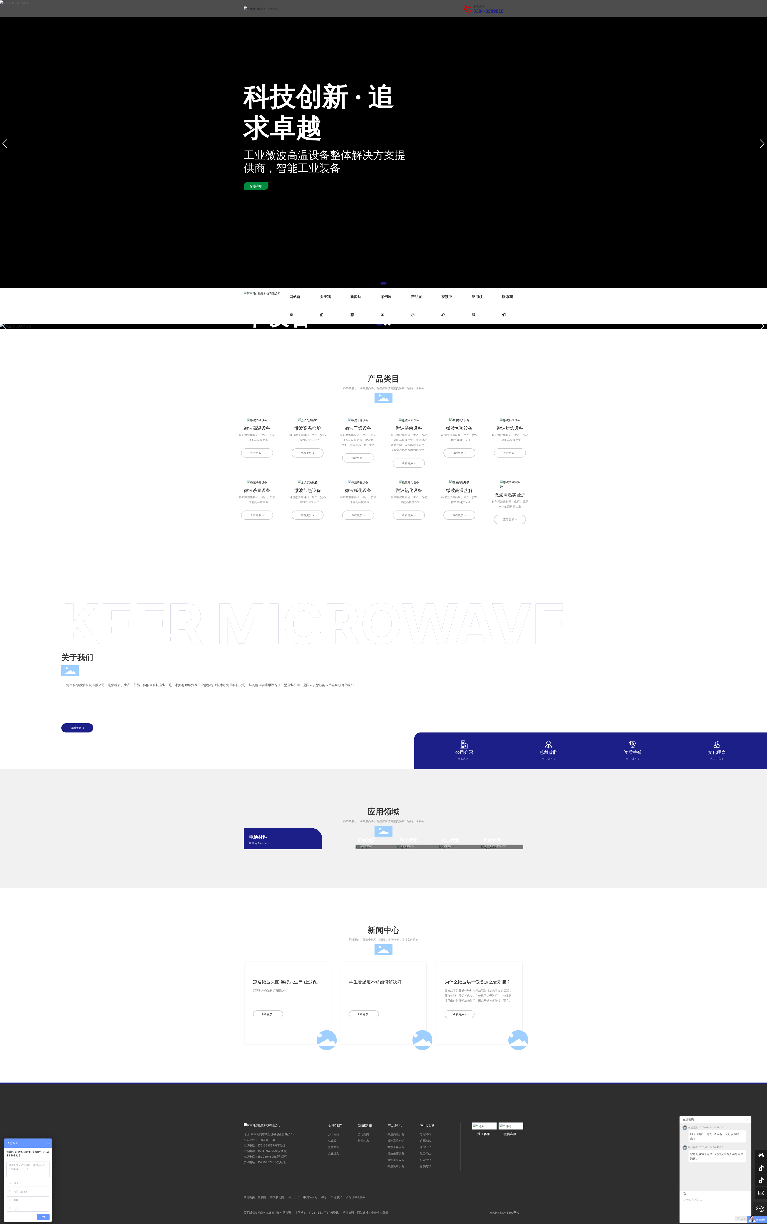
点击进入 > (464, 758)
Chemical (447, 845)
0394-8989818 (488, 11)
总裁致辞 (548, 752)
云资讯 (334, 1212)
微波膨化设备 (358, 490)
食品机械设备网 (356, 1197)
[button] (383, 283)
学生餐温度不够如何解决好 (375, 981)
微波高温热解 (459, 490)
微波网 (262, 1197)
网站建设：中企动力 (369, 1212)
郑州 (385, 1212)
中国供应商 (310, 1197)
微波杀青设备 (257, 490)
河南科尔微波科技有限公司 (270, 990)
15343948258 (267, 1151)
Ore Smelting (365, 845)
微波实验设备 (459, 428)
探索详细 (256, 186)
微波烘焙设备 (510, 428)
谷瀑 (324, 1197)
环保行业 (408, 839)
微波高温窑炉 (307, 428)
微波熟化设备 (409, 490)
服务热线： (480, 6)
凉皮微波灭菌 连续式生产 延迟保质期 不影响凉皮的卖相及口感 (287, 984)
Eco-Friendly (407, 845)
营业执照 (348, 1212)
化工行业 (450, 839)
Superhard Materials (495, 845)
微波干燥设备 (358, 428)
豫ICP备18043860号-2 (504, 1212)
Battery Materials (258, 843)
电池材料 (258, 837)
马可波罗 (336, 1197)
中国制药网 (277, 1197)
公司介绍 (464, 752)
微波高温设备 (257, 428)
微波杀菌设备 (409, 428)
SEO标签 (323, 1212)
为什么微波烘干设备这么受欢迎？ (478, 981)
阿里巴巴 (293, 1197)
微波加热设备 (307, 490)
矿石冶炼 (366, 839)
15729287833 (267, 1162)
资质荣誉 (633, 752)
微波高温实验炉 (510, 494)
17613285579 (267, 1145)
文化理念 (717, 752)
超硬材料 (492, 839)
